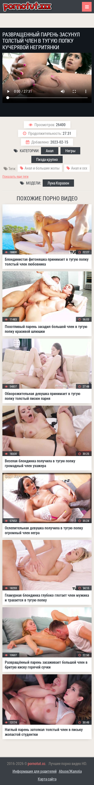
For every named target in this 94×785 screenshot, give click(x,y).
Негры (70, 150)
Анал (50, 150)
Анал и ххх (79, 168)
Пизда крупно (47, 159)
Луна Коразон (58, 182)
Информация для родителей (35, 771)
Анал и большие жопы (42, 168)
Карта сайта (47, 778)
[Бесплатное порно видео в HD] (31, 6)
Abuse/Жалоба (70, 771)
